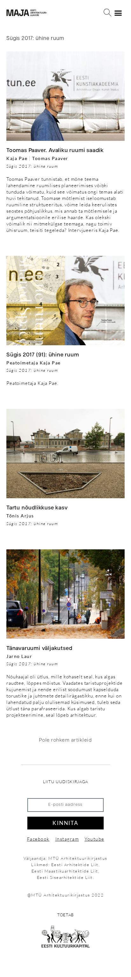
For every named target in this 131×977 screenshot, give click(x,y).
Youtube (94, 839)
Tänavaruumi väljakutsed (39, 648)
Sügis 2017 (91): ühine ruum (42, 355)
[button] (107, 13)
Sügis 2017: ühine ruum (32, 166)
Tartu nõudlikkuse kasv (37, 508)
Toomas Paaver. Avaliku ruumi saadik (55, 150)
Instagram (67, 839)
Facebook (38, 839)
